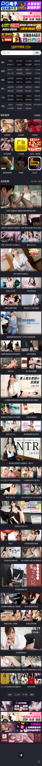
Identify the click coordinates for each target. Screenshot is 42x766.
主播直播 (28, 73)
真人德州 (19, 61)
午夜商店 (19, 105)
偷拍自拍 (19, 78)
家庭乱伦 (19, 96)
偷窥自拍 (10, 87)
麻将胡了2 (10, 64)
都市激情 (10, 96)
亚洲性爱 (10, 78)
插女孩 (10, 105)
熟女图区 (28, 91)
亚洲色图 (19, 87)
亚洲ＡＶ (10, 70)
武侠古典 (37, 96)
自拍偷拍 (19, 70)
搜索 (37, 53)
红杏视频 (10, 108)
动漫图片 (37, 87)
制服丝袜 (10, 82)
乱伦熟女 (28, 82)
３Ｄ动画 (37, 70)
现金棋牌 (28, 64)
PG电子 (10, 61)
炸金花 (19, 64)
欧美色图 (28, 87)
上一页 (17, 695)
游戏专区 (37, 61)
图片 (3, 88)
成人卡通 (28, 78)
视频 (3, 71)
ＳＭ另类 (37, 73)
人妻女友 (28, 96)
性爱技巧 (37, 99)
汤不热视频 (37, 105)
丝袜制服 (19, 73)
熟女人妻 (10, 73)
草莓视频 (28, 105)
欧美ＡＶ (28, 70)
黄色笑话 (28, 99)
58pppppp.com (21, 47)
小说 (3, 97)
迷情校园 (10, 99)
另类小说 (19, 99)
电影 (3, 80)
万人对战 (28, 61)
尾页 (31, 695)
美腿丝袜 (10, 91)
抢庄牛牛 (37, 64)
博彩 (3, 62)
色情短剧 (28, 108)
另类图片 (37, 91)
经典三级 (19, 82)
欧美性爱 (37, 78)
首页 (10, 695)
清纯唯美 (19, 91)
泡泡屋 (19, 108)
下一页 (25, 695)
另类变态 (37, 82)
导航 (3, 106)
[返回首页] (39, 761)
